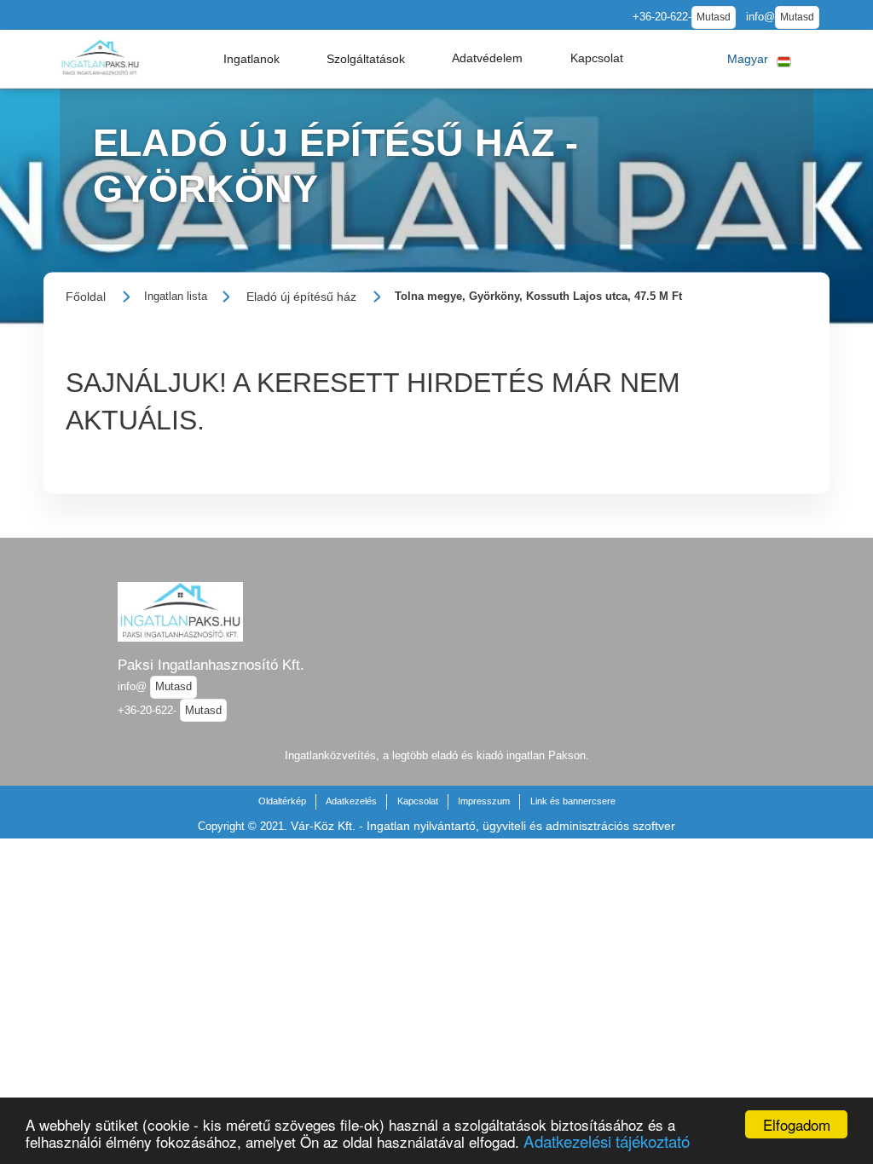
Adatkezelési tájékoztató (606, 1140)
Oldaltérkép (282, 801)
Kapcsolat (417, 801)
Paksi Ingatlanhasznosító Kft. (211, 664)
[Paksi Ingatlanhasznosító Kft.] (100, 58)
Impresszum (484, 801)
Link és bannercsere (573, 801)
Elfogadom (796, 1124)
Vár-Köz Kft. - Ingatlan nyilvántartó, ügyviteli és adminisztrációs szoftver (483, 826)
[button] (251, 59)
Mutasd (714, 17)
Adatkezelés (351, 801)
